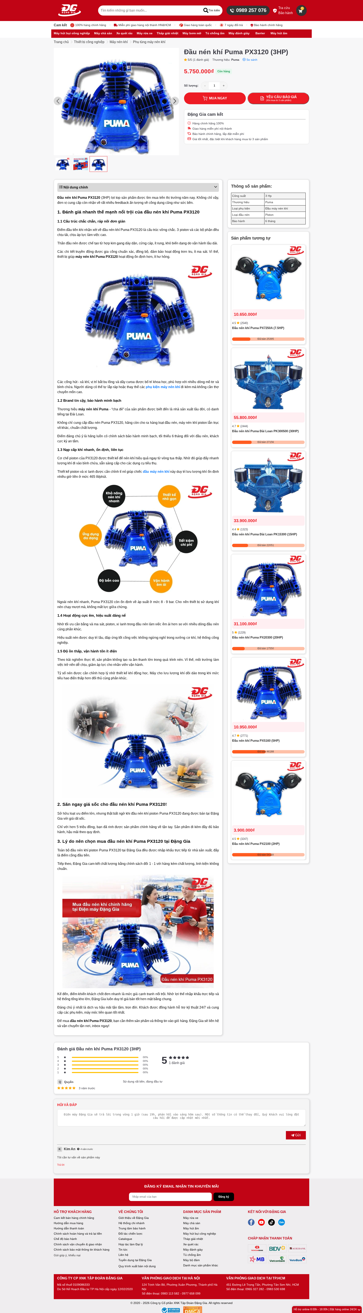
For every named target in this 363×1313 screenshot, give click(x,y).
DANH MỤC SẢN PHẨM (202, 1212)
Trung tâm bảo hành (132, 1228)
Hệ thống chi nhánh (131, 1223)
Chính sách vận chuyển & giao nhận (78, 1244)
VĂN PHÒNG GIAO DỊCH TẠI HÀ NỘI (171, 1278)
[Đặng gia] (69, 10)
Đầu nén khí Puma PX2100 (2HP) (256, 844)
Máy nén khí (119, 42)
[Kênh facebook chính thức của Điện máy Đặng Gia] (251, 1223)
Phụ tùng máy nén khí (149, 42)
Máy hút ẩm (191, 1228)
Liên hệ (123, 1254)
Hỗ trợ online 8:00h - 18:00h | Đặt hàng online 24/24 (325, 1309)
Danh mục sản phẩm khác (200, 1265)
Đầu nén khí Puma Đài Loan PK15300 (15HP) (264, 534)
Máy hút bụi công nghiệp (199, 1233)
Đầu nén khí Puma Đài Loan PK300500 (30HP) (265, 431)
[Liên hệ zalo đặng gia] (281, 1223)
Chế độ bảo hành (65, 1239)
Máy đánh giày (193, 1249)
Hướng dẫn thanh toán (69, 1228)
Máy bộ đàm (191, 1260)
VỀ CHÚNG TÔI (130, 1212)
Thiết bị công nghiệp (89, 42)
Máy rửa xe (190, 1217)
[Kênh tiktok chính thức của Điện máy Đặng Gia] (271, 1223)
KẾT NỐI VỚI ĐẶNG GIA (267, 1212)
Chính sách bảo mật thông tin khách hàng (81, 1249)
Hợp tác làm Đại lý (130, 1244)
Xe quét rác (191, 1244)
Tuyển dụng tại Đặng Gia (135, 1260)
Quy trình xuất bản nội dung (137, 1266)
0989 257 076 (251, 10)
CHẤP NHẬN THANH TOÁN (270, 1238)
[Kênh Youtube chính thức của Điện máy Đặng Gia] (261, 1223)
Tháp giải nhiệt (193, 1239)
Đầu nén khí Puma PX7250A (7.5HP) (258, 328)
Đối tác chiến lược (130, 1233)
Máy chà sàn (191, 1223)
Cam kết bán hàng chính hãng (74, 1217)
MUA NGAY (218, 98)
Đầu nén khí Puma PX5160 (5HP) (256, 741)
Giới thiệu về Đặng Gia (133, 1217)
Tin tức (123, 1249)
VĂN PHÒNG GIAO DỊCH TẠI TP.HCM (255, 1278)
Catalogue (125, 1239)
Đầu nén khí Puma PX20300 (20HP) (257, 637)
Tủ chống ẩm (192, 1254)
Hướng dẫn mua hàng (68, 1223)
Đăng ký (223, 1196)
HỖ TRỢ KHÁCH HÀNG (73, 1212)
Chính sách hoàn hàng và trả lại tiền (78, 1233)
